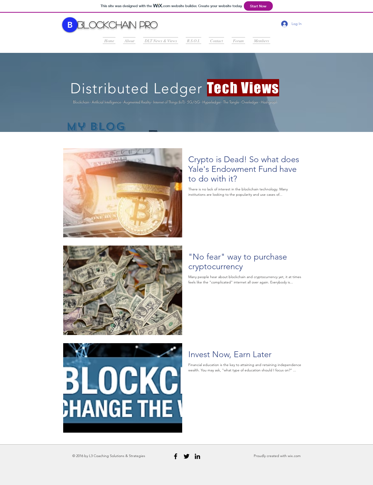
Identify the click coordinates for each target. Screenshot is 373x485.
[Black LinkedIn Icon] (197, 456)
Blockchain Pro (117, 24)
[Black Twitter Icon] (186, 456)
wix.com (294, 455)
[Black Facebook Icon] (175, 456)
